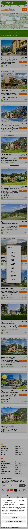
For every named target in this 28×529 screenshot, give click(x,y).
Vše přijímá (14, 517)
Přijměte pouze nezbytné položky (14, 521)
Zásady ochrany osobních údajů (15, 525)
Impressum (24, 525)
